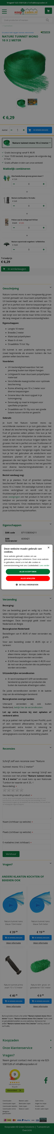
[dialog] (27, 567)
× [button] (48, 548)
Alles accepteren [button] (28, 571)
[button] (27, 584)
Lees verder (44, 565)
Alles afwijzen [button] (28, 578)
